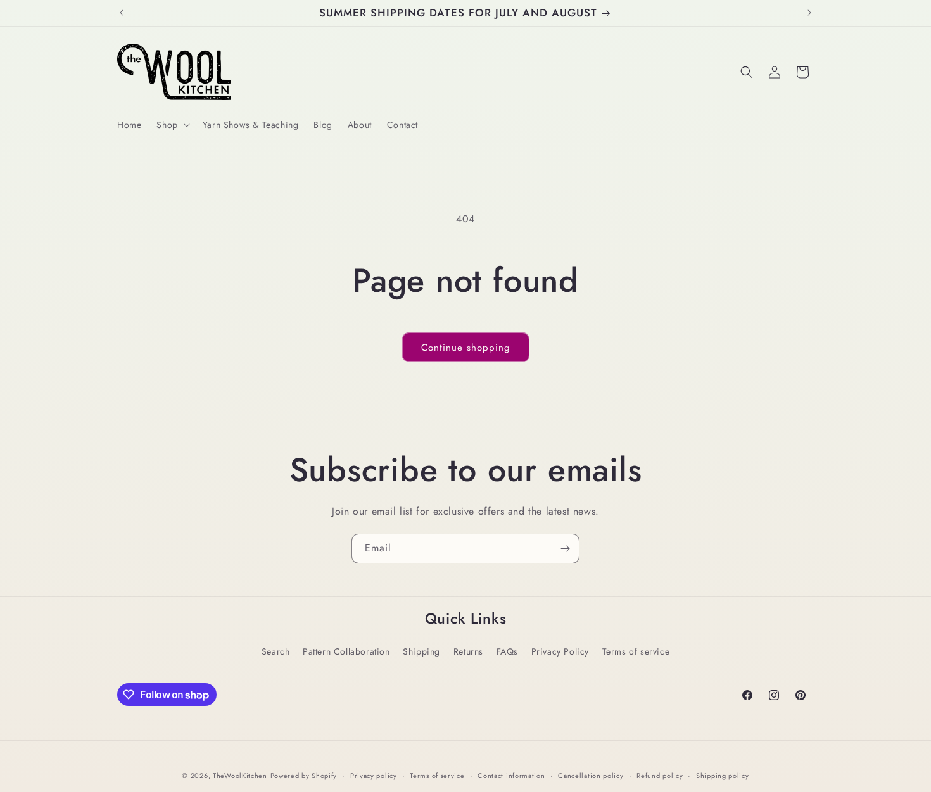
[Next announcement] (809, 13)
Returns (468, 651)
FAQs (507, 651)
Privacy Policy (560, 651)
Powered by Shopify (304, 775)
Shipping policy (722, 775)
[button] (171, 124)
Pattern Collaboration (346, 651)
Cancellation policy (590, 775)
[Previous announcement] (122, 13)
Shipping (421, 651)
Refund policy (659, 775)
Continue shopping (465, 348)
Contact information (511, 775)
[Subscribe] (565, 548)
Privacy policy (373, 775)
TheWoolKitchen (240, 775)
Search (276, 651)
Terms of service (636, 651)
